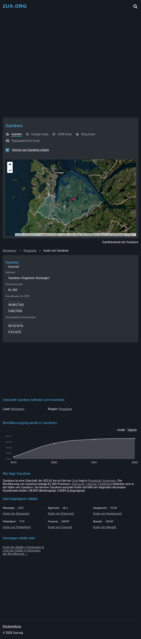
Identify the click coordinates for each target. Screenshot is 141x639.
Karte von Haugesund (107, 513)
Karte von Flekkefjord (16, 527)
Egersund (78, 484)
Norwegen (9, 250)
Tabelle (132, 430)
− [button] (10, 170)
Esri (36, 234)
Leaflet (19, 234)
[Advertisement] (70, 37)
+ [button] (10, 164)
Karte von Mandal (104, 527)
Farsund (91, 484)
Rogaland (30, 250)
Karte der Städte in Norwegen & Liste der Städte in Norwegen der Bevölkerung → (23, 550)
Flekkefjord (105, 484)
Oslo (75, 480)
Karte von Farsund (60, 527)
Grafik (121, 430)
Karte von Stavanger (16, 513)
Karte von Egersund (61, 513)
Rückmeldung (12, 626)
